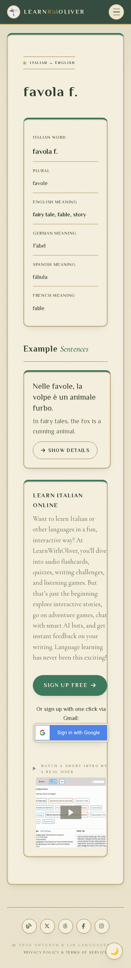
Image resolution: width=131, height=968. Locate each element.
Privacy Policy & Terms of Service (66, 952)
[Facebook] (84, 926)
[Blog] (29, 926)
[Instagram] (102, 926)
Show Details (68, 450)
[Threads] (65, 926)
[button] (70, 812)
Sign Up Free (65, 685)
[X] (47, 926)
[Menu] (116, 12)
